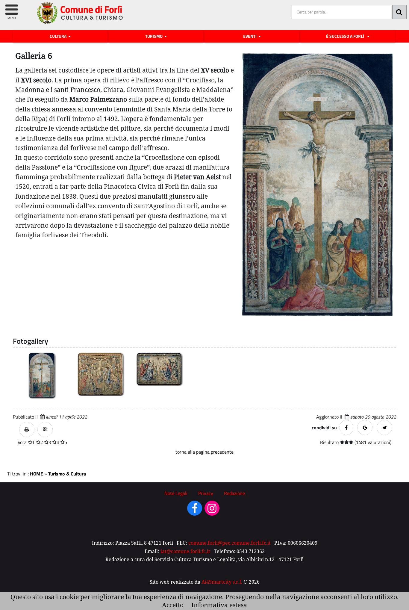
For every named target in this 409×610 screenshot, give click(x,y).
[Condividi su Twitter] (384, 427)
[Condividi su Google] (364, 427)
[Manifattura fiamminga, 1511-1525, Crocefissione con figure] (159, 368)
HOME (36, 473)
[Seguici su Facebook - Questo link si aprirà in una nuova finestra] (194, 510)
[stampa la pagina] (26, 429)
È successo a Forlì (346, 36)
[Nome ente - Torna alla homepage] (80, 17)
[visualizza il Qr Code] (45, 429)
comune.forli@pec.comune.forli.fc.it (229, 543)
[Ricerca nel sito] (399, 12)
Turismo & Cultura (67, 473)
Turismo (154, 36)
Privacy (205, 493)
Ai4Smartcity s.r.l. (222, 582)
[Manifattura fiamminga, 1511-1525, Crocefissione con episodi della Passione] (100, 374)
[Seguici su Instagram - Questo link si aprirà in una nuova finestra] (212, 510)
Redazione (234, 493)
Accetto (173, 605)
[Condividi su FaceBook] (346, 427)
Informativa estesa (219, 605)
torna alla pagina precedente (204, 451)
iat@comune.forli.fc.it (185, 551)
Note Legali (175, 493)
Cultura (58, 36)
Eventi (250, 36)
